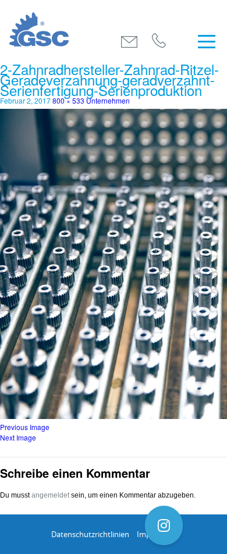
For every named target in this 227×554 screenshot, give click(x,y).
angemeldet (50, 495)
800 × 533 (68, 100)
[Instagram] (164, 525)
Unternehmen (108, 100)
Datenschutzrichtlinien (90, 534)
